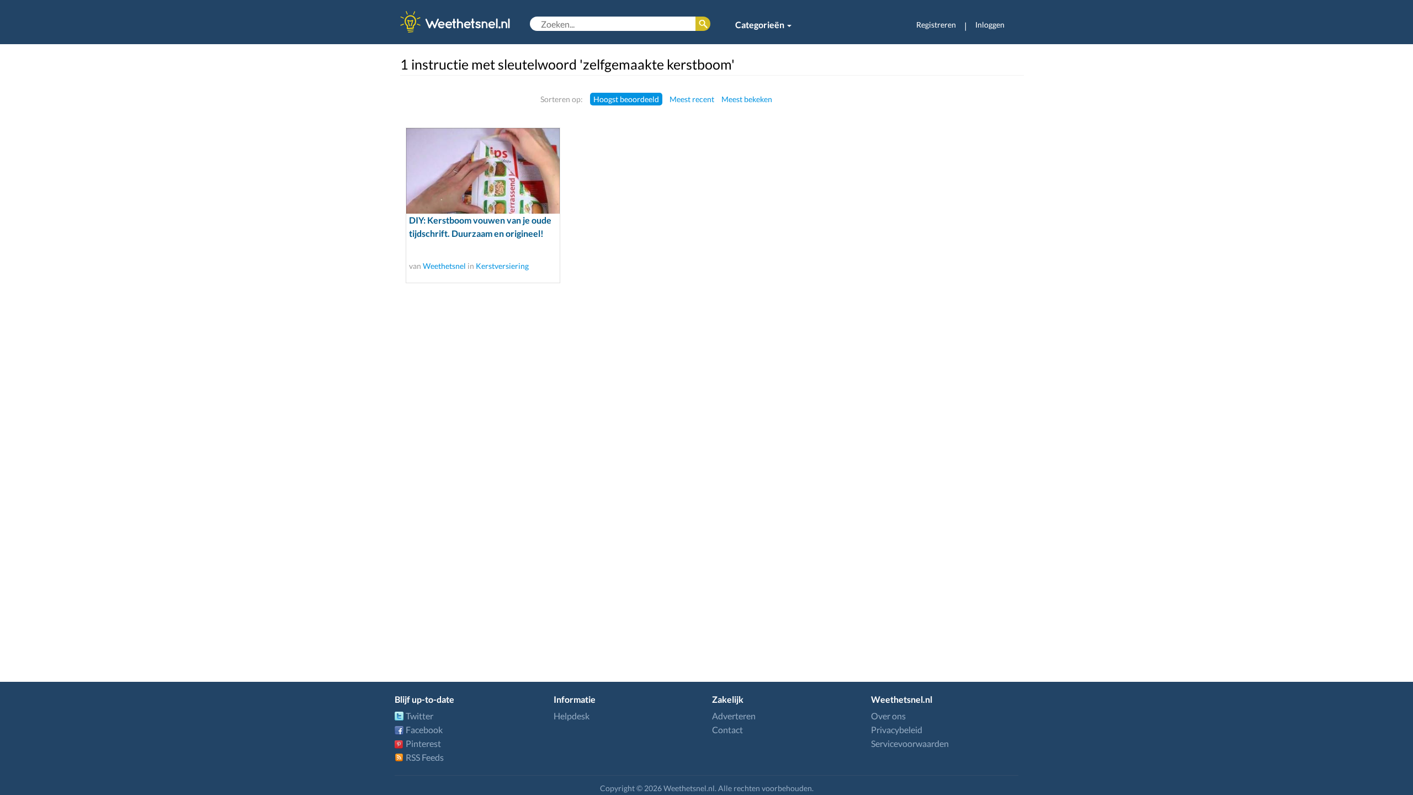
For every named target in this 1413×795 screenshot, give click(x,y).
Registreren (936, 24)
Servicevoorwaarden (910, 743)
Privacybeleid (896, 729)
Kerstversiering (502, 266)
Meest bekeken (746, 99)
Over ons (888, 716)
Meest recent (692, 99)
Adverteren (734, 716)
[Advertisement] (953, 257)
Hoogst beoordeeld (626, 99)
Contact (727, 729)
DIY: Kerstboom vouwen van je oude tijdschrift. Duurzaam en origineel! (480, 227)
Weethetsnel (444, 266)
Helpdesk (571, 716)
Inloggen (990, 24)
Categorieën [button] (760, 24)
